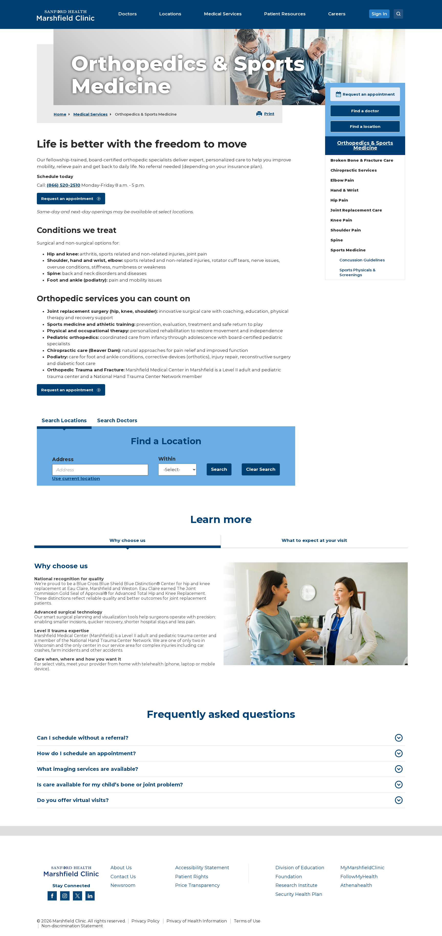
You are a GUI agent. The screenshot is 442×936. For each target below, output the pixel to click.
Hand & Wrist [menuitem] (344, 190)
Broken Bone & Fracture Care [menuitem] (361, 160)
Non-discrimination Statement (72, 925)
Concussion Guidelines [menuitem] (362, 260)
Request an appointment (67, 198)
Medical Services (90, 114)
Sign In (379, 13)
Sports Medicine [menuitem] (348, 250)
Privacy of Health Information (197, 921)
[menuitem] (127, 14)
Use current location (76, 478)
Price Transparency (197, 885)
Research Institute (296, 885)
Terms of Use (247, 921)
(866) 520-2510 (63, 185)
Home (60, 114)
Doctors (117, 421)
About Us (121, 868)
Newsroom (123, 885)
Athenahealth (356, 885)
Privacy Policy (145, 921)
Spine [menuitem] (336, 240)
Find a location (365, 126)
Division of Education (299, 868)
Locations (64, 421)
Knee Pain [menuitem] (341, 220)
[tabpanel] (221, 618)
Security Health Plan (298, 894)
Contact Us (123, 876)
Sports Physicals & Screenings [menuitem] (357, 272)
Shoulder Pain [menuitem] (345, 230)
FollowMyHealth (359, 876)
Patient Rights (191, 876)
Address (63, 459)
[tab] (64, 422)
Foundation (288, 876)
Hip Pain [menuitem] (339, 200)
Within (166, 459)
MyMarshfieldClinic (362, 868)
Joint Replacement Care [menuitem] (356, 210)
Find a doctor (365, 110)
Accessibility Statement (202, 868)
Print (269, 113)
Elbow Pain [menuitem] (342, 180)
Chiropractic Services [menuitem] (353, 170)
